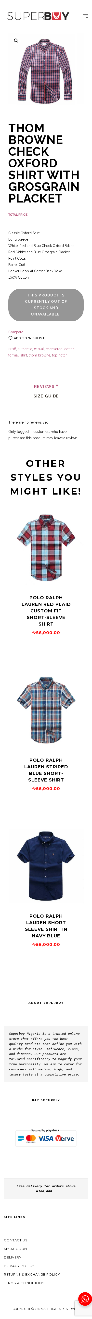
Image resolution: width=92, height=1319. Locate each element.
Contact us (16, 1240)
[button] (16, 40)
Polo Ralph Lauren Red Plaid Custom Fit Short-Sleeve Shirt (46, 611)
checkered (54, 349)
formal (13, 355)
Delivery (13, 1257)
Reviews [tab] (46, 386)
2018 (12, 349)
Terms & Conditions (24, 1283)
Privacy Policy (19, 1266)
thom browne (39, 355)
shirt (23, 355)
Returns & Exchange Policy (32, 1274)
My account (16, 1249)
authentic (25, 349)
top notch (59, 355)
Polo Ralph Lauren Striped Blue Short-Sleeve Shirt (46, 770)
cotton (69, 349)
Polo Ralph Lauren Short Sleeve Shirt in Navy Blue (46, 926)
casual (39, 349)
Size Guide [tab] (46, 396)
